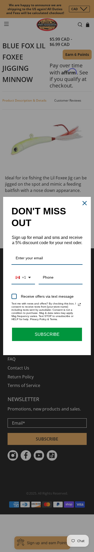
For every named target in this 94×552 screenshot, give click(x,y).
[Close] (84, 203)
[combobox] (23, 277)
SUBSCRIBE (47, 334)
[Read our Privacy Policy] (79, 304)
